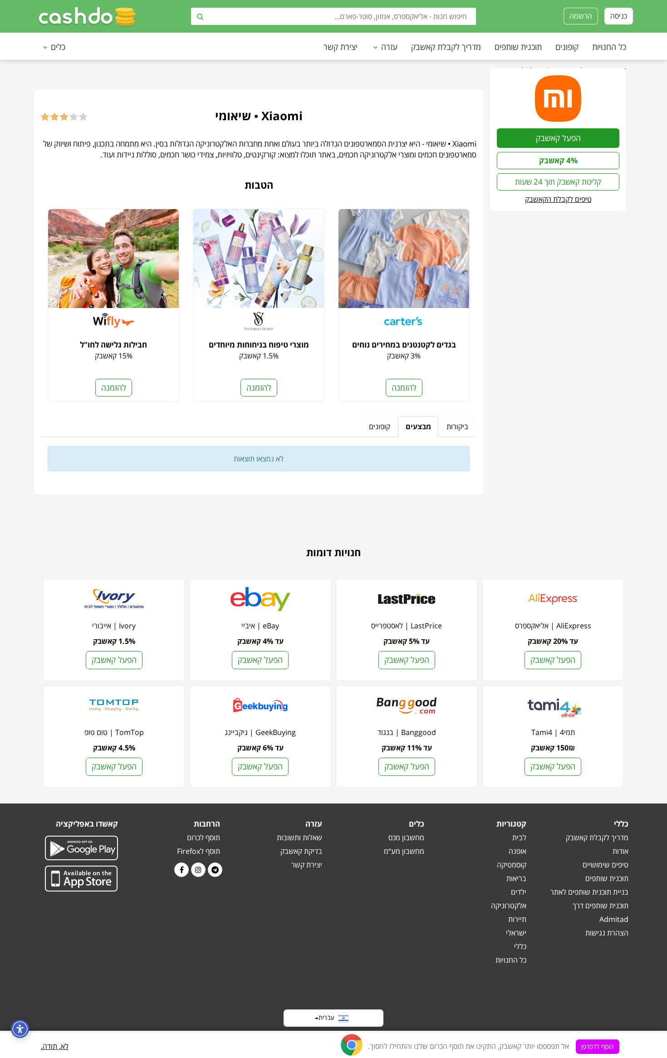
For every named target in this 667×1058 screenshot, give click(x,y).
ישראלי (516, 933)
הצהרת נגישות (606, 933)
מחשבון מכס (406, 837)
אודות (620, 851)
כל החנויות (609, 46)
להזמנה (404, 387)
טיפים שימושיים (605, 865)
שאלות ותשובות (299, 837)
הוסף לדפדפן (597, 1046)
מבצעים (418, 426)
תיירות (517, 919)
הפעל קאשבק (558, 137)
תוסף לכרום (203, 837)
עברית (328, 1017)
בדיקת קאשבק (301, 851)
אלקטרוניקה (508, 906)
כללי (520, 946)
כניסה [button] (618, 16)
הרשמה (580, 16)
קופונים (567, 46)
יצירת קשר (341, 46)
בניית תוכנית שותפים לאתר (589, 892)
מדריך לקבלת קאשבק (446, 46)
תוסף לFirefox (198, 851)
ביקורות (457, 426)
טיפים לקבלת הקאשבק (558, 199)
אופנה (517, 851)
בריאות (516, 878)
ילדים (518, 892)
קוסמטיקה (511, 865)
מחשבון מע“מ (404, 851)
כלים (58, 46)
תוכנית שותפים (518, 46)
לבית (519, 837)
